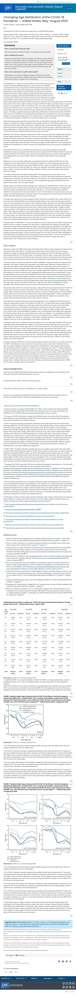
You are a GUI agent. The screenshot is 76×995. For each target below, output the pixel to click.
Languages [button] (47, 978)
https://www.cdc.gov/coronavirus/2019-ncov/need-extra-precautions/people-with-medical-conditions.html (37, 513)
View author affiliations (43, 38)
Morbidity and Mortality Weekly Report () (39, 7)
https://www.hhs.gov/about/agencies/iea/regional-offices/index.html (29, 501)
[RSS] (73, 987)
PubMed (63, 540)
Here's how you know (67, 2)
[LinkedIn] (73, 983)
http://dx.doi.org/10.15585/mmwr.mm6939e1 (25, 926)
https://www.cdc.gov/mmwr (55, 945)
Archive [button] (61, 978)
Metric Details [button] (66, 63)
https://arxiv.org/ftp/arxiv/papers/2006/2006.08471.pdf (21, 509)
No (16, 972)
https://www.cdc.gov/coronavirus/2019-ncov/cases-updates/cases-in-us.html (26, 468)
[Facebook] (63, 983)
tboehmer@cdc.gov (34, 381)
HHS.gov (67, 991)
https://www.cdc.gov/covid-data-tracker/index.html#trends (21, 406)
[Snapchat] (70, 987)
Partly (11, 972)
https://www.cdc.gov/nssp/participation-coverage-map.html (39, 413)
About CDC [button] (20, 978)
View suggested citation (10, 42)
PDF (62, 93)
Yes (6, 972)
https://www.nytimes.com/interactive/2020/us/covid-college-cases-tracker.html (29, 516)
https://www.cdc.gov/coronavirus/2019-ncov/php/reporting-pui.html (42, 472)
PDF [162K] (20, 955)
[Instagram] (70, 983)
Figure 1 (60, 73)
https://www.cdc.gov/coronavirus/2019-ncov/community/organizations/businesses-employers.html (35, 528)
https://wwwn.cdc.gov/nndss (42, 474)
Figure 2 (60, 76)
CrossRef (55, 540)
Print (4, 28)
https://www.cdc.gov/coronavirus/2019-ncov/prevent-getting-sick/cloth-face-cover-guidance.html (34, 525)
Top (71, 242)
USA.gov (72, 991)
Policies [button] (34, 978)
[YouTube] (63, 987)
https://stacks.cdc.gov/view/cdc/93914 (49, 226)
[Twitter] (67, 983)
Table (24, 188)
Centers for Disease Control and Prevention (19, 963)
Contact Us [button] (5, 978)
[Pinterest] (67, 987)
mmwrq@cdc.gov (44, 950)
